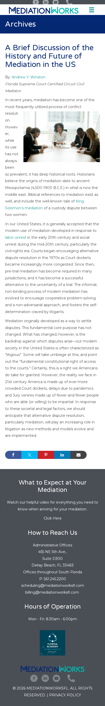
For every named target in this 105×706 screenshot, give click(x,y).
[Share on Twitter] (29, 455)
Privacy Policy (65, 695)
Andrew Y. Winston (28, 77)
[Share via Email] (78, 455)
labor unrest (15, 237)
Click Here (53, 518)
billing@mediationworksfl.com (52, 592)
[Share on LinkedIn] (62, 455)
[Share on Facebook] (13, 455)
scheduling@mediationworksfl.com (52, 585)
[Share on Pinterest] (46, 455)
